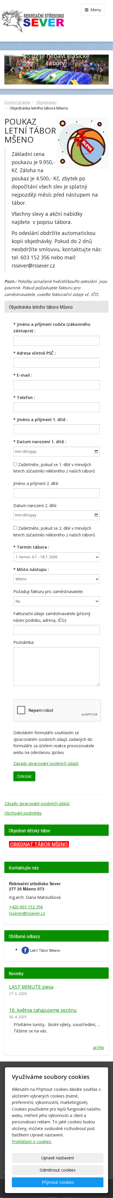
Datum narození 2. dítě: (35, 505)
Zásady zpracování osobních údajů (46, 763)
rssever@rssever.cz (27, 913)
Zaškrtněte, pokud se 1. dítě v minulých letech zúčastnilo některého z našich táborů (54, 468)
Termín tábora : (31, 547)
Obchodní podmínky (23, 813)
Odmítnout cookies (58, 1170)
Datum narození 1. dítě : (39, 441)
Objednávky (46, 102)
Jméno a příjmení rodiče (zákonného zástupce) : (51, 327)
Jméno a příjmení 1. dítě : (40, 419)
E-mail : (22, 375)
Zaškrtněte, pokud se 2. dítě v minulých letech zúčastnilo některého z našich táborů (54, 531)
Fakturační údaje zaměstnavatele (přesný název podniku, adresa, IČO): (51, 617)
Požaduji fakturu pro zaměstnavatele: (48, 591)
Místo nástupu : (31, 569)
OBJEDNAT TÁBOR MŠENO (39, 844)
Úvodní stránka (17, 102)
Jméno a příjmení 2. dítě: (36, 483)
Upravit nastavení (57, 1158)
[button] (12, 70)
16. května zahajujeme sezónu (43, 1010)
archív (98, 1047)
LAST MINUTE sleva (31, 986)
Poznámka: (23, 642)
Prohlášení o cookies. (32, 1141)
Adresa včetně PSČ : (34, 353)
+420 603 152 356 (26, 907)
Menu (95, 9)
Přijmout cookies (58, 1182)
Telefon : (24, 397)
